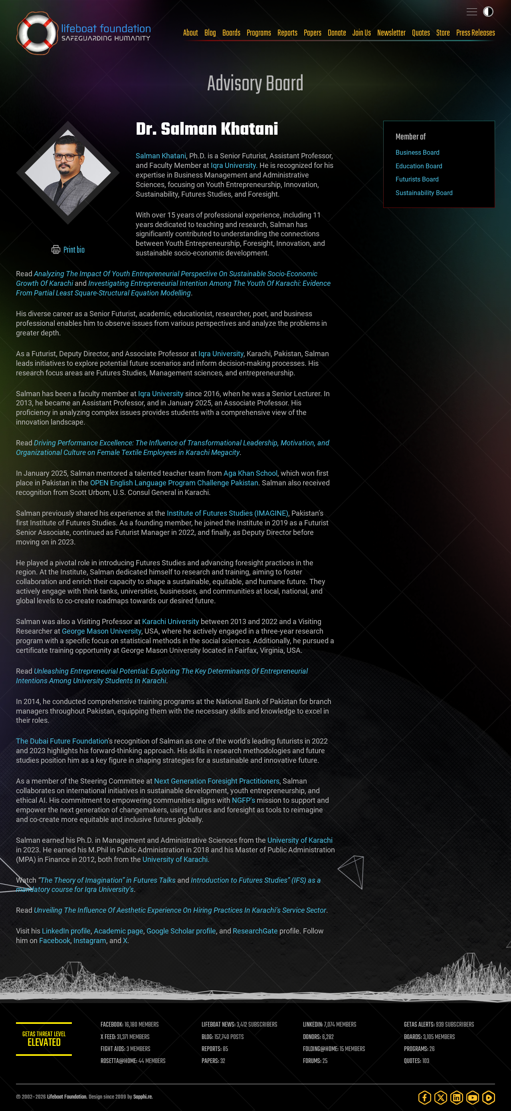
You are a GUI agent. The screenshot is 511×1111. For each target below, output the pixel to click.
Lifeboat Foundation (66, 1097)
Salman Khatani (161, 156)
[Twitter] (440, 1098)
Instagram (89, 940)
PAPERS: (210, 1061)
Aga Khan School (250, 473)
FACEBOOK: (112, 1025)
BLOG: (207, 1037)
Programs (259, 33)
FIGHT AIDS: (113, 1049)
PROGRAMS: (416, 1049)
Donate (337, 33)
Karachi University (170, 621)
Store (443, 33)
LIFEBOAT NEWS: (219, 1025)
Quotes (421, 33)
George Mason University (101, 631)
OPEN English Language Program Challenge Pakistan (174, 483)
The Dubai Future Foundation (62, 741)
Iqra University (221, 353)
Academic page (118, 931)
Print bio (73, 250)
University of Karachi (300, 840)
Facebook (54, 940)
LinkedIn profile (66, 931)
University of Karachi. (176, 859)
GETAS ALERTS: (419, 1025)
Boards (231, 33)
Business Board (418, 152)
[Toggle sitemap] (472, 11)
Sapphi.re (142, 1097)
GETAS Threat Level (43, 1040)
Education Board (419, 166)
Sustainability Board (424, 193)
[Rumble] (488, 1098)
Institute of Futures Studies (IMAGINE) (227, 513)
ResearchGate (255, 931)
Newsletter (391, 33)
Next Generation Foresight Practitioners (216, 781)
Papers (312, 33)
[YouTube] (472, 1098)
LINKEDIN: (313, 1025)
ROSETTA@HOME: (119, 1061)
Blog (210, 33)
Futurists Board (417, 179)
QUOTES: (412, 1061)
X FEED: (108, 1037)
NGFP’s (243, 800)
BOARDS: (413, 1037)
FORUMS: (312, 1061)
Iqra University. (234, 165)
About (190, 33)
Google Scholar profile (181, 931)
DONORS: (312, 1037)
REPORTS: (212, 1049)
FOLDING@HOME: (321, 1049)
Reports (287, 33)
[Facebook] (424, 1098)
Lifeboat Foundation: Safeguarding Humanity (84, 33)
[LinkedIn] (456, 1098)
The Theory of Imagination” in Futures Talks (108, 880)
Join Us (362, 33)
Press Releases (475, 33)
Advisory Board (255, 85)
